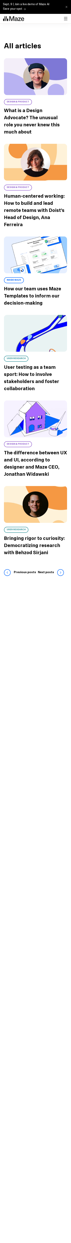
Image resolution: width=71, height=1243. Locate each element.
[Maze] (13, 18)
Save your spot (12, 9)
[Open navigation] (65, 18)
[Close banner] (66, 7)
